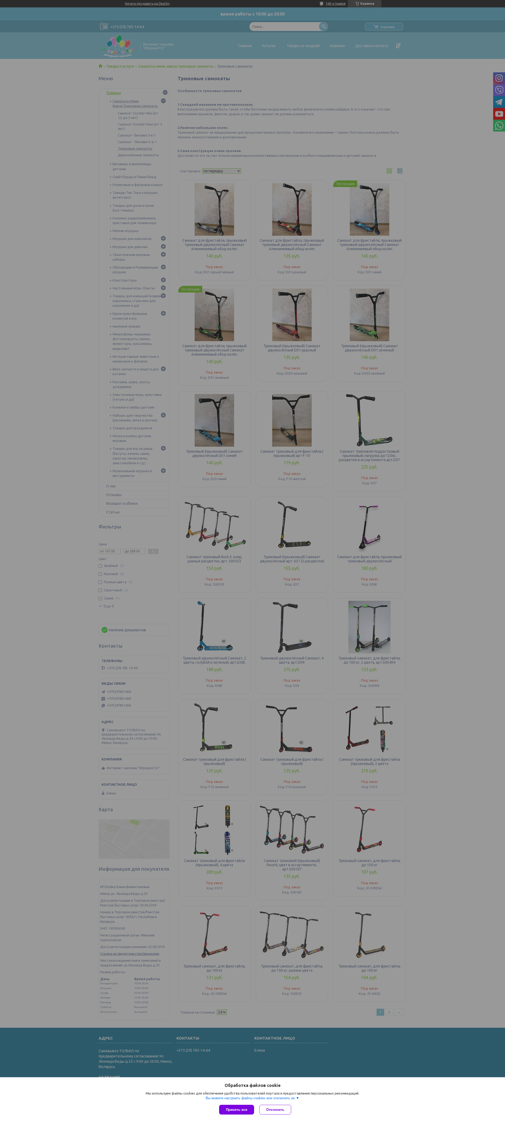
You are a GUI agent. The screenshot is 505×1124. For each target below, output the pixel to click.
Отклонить (275, 1110)
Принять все (236, 1110)
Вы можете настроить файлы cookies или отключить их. (251, 1098)
